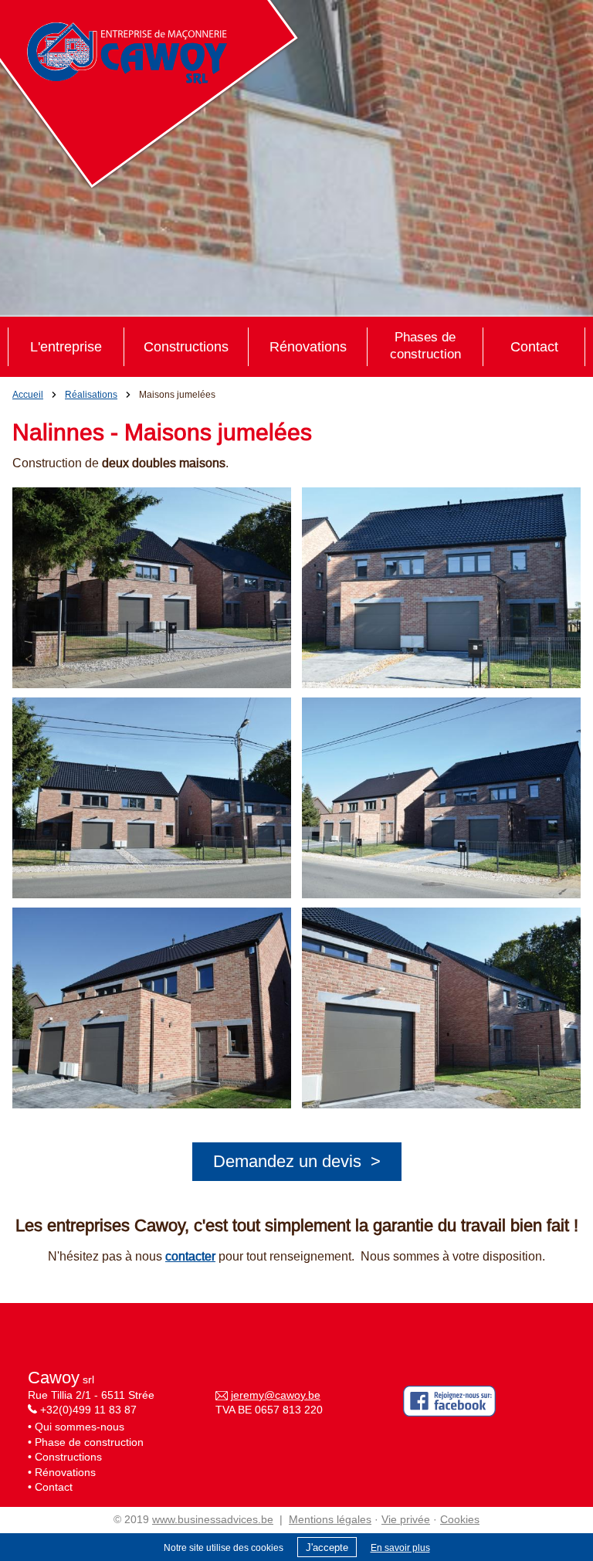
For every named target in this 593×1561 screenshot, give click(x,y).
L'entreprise (66, 346)
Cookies (459, 1519)
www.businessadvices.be (212, 1519)
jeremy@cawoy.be (275, 1395)
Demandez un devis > (297, 1161)
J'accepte (327, 1547)
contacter (190, 1256)
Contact (534, 346)
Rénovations (308, 346)
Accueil (27, 394)
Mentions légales (330, 1519)
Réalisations (91, 394)
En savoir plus (400, 1547)
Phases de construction (425, 345)
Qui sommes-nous (79, 1426)
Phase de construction (89, 1442)
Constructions (186, 346)
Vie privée (405, 1519)
